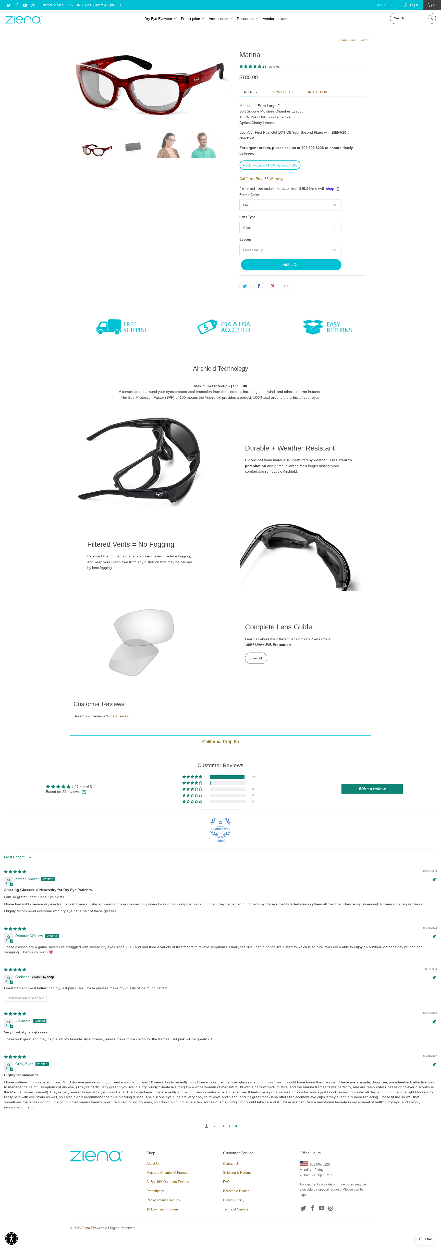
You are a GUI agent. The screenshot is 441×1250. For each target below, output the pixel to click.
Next (364, 40)
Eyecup (245, 239)
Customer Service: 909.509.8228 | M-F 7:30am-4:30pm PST (80, 5)
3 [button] (223, 1126)
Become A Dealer (236, 1191)
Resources (246, 19)
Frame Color (249, 195)
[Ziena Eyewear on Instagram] (32, 5)
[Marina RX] (270, 169)
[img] (15, 872)
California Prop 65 (220, 741)
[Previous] (75, 86)
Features (248, 92)
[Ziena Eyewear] (23, 20)
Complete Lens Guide (278, 627)
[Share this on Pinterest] (272, 286)
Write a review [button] (372, 789)
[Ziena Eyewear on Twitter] (8, 5)
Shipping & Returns (237, 1172)
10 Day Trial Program (162, 1209)
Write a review (117, 716)
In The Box (317, 92)
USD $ (381, 5)
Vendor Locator (275, 19)
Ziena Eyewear (92, 1228)
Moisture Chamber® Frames (167, 1172)
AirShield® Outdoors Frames (167, 1182)
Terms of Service (235, 1209)
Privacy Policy (233, 1200)
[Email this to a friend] (286, 286)
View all (256, 658)
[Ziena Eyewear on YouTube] (24, 5)
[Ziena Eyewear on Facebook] (16, 5)
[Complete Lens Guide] (141, 642)
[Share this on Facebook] (258, 286)
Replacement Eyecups (163, 1200)
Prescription (190, 19)
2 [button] (215, 1126)
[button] (250, 66)
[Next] (229, 86)
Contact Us (231, 1164)
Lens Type (247, 217)
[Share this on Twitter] (245, 286)
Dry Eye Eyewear (158, 19)
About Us (153, 1164)
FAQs (227, 1182)
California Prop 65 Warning (261, 179)
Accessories (218, 19)
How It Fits (282, 92)
